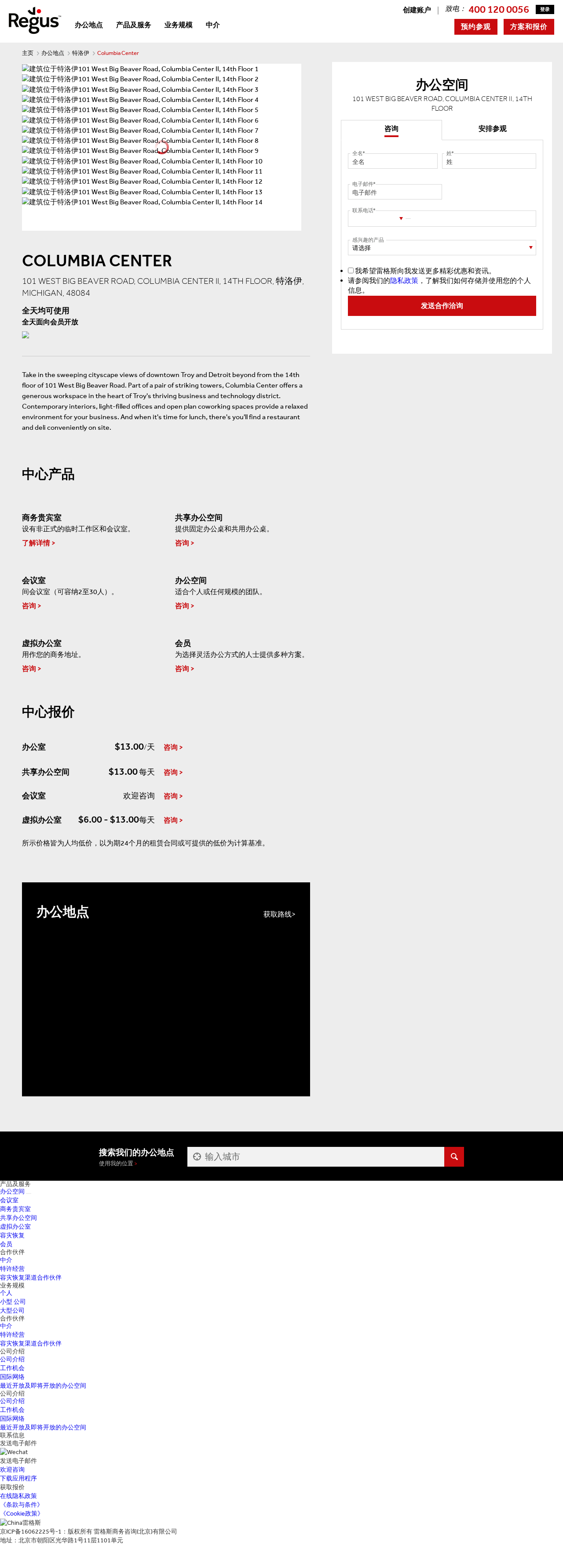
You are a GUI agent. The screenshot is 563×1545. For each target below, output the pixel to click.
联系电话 (362, 210)
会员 (6, 1244)
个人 (6, 1293)
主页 (27, 53)
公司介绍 (12, 1359)
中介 (213, 25)
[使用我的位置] (196, 1157)
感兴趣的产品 (368, 240)
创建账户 (417, 10)
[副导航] (28, 1193)
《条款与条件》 (21, 1505)
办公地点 (89, 25)
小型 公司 (13, 1302)
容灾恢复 (12, 1235)
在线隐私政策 (18, 1496)
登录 (545, 9)
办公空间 (12, 1191)
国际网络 (12, 1377)
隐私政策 (404, 280)
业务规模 (179, 25)
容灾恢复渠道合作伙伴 (31, 1277)
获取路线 (277, 914)
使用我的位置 (116, 1163)
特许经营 (12, 1269)
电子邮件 (362, 184)
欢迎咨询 (12, 1469)
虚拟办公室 (15, 1226)
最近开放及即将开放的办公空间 (43, 1385)
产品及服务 (133, 25)
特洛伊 (80, 53)
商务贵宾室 (15, 1209)
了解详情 (36, 543)
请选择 (361, 248)
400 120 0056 (498, 9)
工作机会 (12, 1368)
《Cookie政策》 (22, 1513)
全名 (357, 153)
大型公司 (12, 1310)
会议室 (9, 1200)
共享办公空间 (18, 1218)
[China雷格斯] (35, 19)
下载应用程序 (18, 1478)
